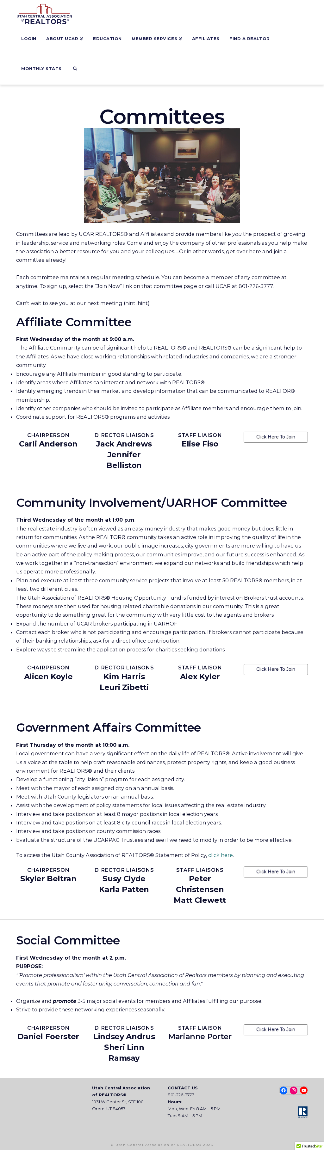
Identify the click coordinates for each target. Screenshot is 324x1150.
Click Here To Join (275, 437)
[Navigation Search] (74, 70)
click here (220, 855)
